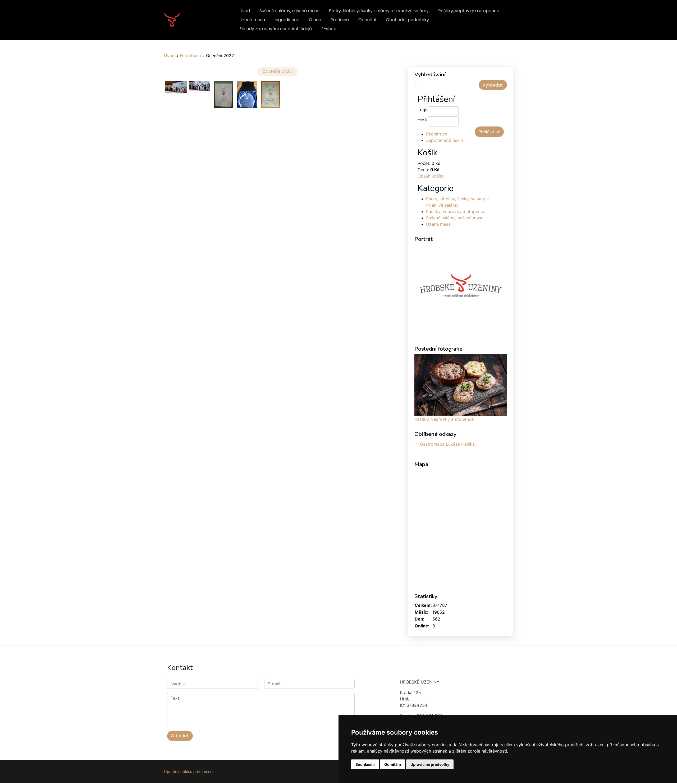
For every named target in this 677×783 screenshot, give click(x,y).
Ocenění (367, 20)
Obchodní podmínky (407, 20)
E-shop (328, 29)
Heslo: (423, 119)
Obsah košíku (431, 176)
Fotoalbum (190, 55)
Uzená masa (252, 20)
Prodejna (339, 20)
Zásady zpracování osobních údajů (275, 29)
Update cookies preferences (189, 771)
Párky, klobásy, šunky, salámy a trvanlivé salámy (379, 11)
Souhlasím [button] (365, 764)
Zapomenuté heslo (444, 140)
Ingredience (287, 20)
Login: (423, 109)
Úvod (244, 11)
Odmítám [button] (392, 764)
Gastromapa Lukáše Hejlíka (447, 444)
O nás (315, 20)
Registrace (436, 134)
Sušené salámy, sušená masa (289, 11)
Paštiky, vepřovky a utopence (468, 11)
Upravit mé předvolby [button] (429, 764)
